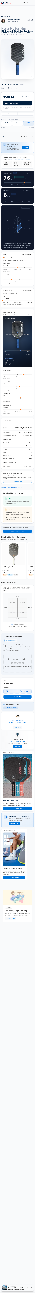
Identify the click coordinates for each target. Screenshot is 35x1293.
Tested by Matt (7, 157)
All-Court (26, 15)
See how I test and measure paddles (20, 159)
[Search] (24, 2)
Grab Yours (9, 918)
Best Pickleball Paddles (10, 707)
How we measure (25, 207)
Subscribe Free (14, 823)
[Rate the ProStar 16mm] (17, 663)
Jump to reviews (18, 88)
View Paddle (17, 746)
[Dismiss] (30, 147)
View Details (17, 727)
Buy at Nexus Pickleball (17, 531)
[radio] (2, 84)
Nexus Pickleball (15, 15)
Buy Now (18, 696)
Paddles (3, 15)
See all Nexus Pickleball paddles (12, 34)
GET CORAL (18, 808)
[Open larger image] (17, 59)
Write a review (12, 640)
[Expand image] (31, 77)
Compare (26, 114)
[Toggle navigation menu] (32, 2)
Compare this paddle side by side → (11, 487)
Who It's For (24, 136)
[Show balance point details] (17, 332)
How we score (26, 173)
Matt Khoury (16, 19)
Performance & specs (9, 136)
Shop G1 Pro (15, 877)
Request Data (18, 481)
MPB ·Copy (25, 96)
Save (10, 114)
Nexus (5, 28)
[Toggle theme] (28, 2)
